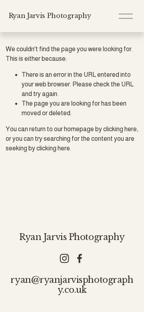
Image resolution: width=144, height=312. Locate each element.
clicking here (120, 129)
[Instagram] (64, 258)
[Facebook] (79, 258)
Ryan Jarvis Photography (50, 16)
